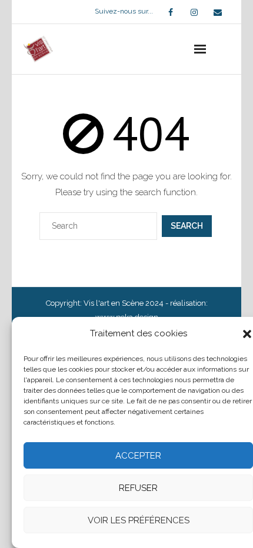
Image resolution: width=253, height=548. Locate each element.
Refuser (138, 488)
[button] (247, 334)
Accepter (138, 455)
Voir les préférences (138, 520)
